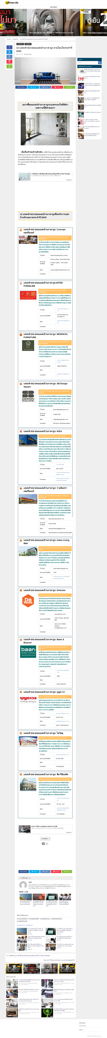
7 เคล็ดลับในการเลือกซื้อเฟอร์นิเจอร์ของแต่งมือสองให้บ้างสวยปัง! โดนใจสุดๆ (29, 955)
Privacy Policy (82, 1025)
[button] (2, 22)
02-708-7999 (60, 464)
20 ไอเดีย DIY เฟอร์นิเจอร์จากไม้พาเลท (92, 112)
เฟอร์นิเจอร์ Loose (46, 918)
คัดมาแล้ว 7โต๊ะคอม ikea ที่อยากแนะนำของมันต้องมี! (58, 960)
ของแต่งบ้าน (20, 44)
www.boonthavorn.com (62, 713)
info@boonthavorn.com (63, 721)
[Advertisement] (45, 95)
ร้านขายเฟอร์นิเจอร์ (22, 918)
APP (30, 882)
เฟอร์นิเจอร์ (28, 44)
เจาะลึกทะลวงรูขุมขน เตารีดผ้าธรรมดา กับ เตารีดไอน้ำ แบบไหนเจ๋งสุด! (92, 121)
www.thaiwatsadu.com (62, 754)
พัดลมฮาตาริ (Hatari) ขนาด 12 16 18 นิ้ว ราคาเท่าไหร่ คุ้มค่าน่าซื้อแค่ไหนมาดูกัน (92, 71)
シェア (9, 48)
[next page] (45, 840)
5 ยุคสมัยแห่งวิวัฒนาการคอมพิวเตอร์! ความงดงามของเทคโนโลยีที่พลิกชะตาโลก (92, 85)
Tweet (9, 52)
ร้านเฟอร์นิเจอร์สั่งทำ (34, 918)
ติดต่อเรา (81, 1029)
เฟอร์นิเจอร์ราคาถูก (22, 921)
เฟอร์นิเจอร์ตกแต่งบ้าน (57, 918)
